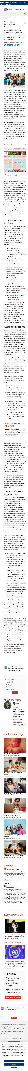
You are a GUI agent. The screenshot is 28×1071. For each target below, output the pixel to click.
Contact (21, 1038)
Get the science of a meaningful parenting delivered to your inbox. (9, 682)
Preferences (14, 1067)
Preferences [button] (8, 1056)
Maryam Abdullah (10, 42)
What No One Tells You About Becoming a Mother (12, 794)
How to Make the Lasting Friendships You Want (14, 835)
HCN (19, 432)
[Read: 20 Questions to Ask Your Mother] (15, 847)
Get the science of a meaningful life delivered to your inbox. (14, 1008)
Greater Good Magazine (14, 9)
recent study (8, 226)
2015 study (7, 332)
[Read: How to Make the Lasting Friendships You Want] (15, 826)
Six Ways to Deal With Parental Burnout (13, 773)
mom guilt (19, 302)
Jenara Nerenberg (10, 796)
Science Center (12, 2)
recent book (11, 535)
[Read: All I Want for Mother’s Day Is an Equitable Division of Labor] (15, 805)
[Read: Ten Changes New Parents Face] (15, 745)
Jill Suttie (8, 838)
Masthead (13, 1038)
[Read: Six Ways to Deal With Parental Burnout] (15, 764)
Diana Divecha (9, 755)
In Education (8, 4)
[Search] (25, 14)
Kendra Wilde (9, 776)
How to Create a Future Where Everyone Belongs (14, 915)
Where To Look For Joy (13, 942)
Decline (14, 1064)
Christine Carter (10, 817)
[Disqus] (15, 885)
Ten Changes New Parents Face (13, 753)
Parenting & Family (10, 17)
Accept (14, 1060)
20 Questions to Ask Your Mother (13, 855)
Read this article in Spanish (12, 429)
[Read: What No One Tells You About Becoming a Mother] (15, 785)
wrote (12, 132)
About (6, 1038)
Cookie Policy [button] (22, 1053)
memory (6, 646)
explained (10, 627)
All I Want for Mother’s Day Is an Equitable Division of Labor (13, 814)
